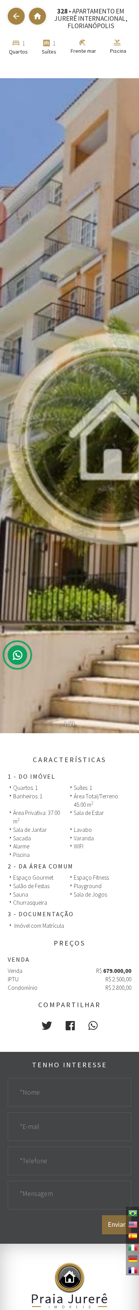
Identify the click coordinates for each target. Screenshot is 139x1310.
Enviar (116, 1224)
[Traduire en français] (132, 1269)
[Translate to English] (132, 1223)
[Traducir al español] (132, 1235)
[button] (47, 1025)
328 (62, 11)
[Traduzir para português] (132, 1212)
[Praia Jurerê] (69, 1284)
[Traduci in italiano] (132, 1247)
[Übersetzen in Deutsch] (132, 1258)
